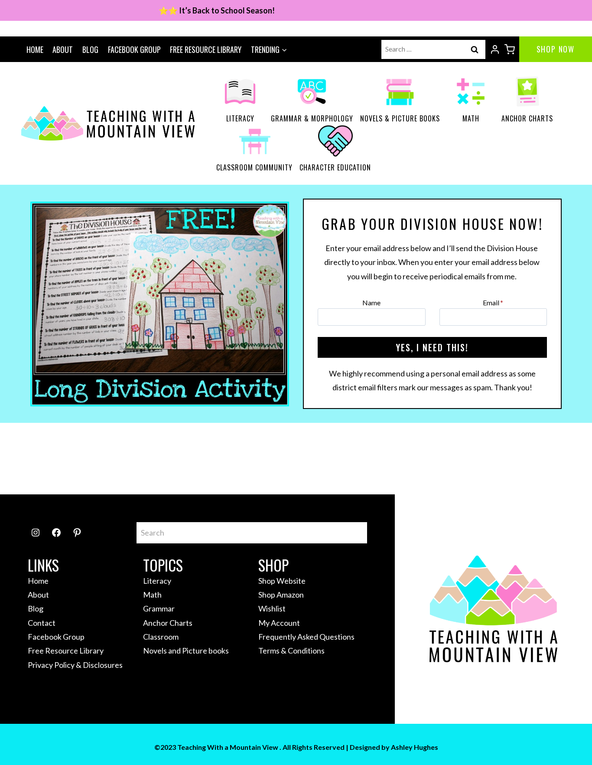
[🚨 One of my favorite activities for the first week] (260, 458)
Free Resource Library (205, 49)
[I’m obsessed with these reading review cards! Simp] (475, 458)
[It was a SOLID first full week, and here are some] (46, 458)
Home (34, 49)
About (62, 49)
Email (493, 302)
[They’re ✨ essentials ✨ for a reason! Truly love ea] (332, 458)
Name (371, 302)
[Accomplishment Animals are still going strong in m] (546, 458)
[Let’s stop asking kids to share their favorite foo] (189, 458)
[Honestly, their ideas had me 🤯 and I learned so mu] (117, 458)
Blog (90, 49)
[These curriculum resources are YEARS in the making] (403, 458)
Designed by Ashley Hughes (394, 747)
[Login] (495, 49)
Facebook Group (134, 49)
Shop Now (556, 49)
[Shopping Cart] (509, 49)
